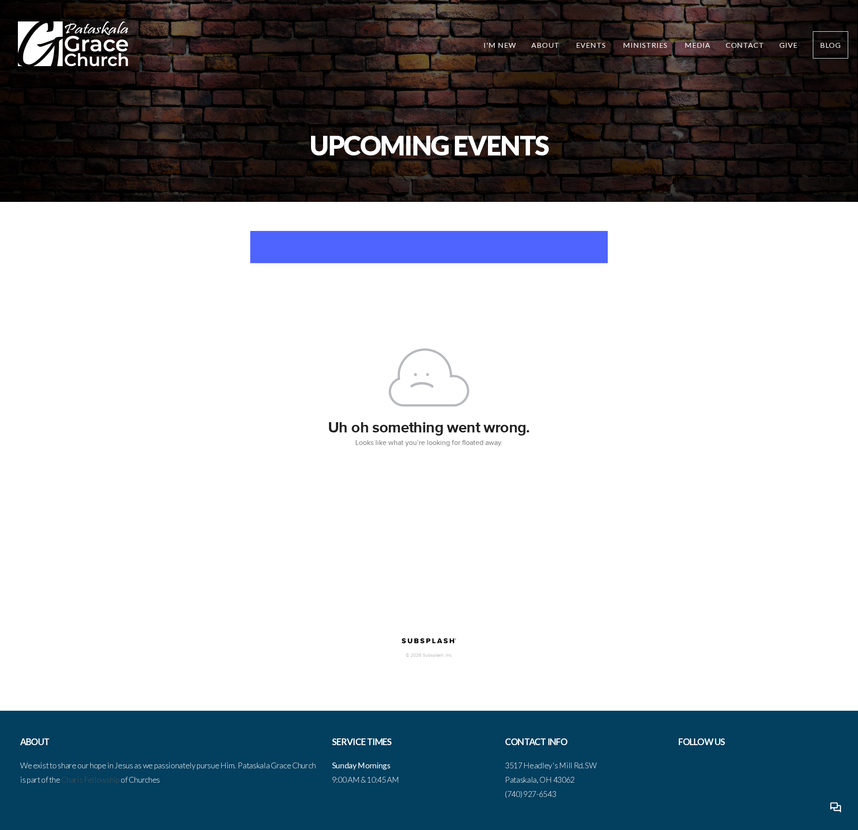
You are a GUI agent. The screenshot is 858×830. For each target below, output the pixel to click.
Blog (830, 45)
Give (788, 45)
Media (698, 45)
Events (592, 45)
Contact (745, 45)
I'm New (500, 45)
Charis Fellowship (90, 779)
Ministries (646, 45)
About (546, 45)
